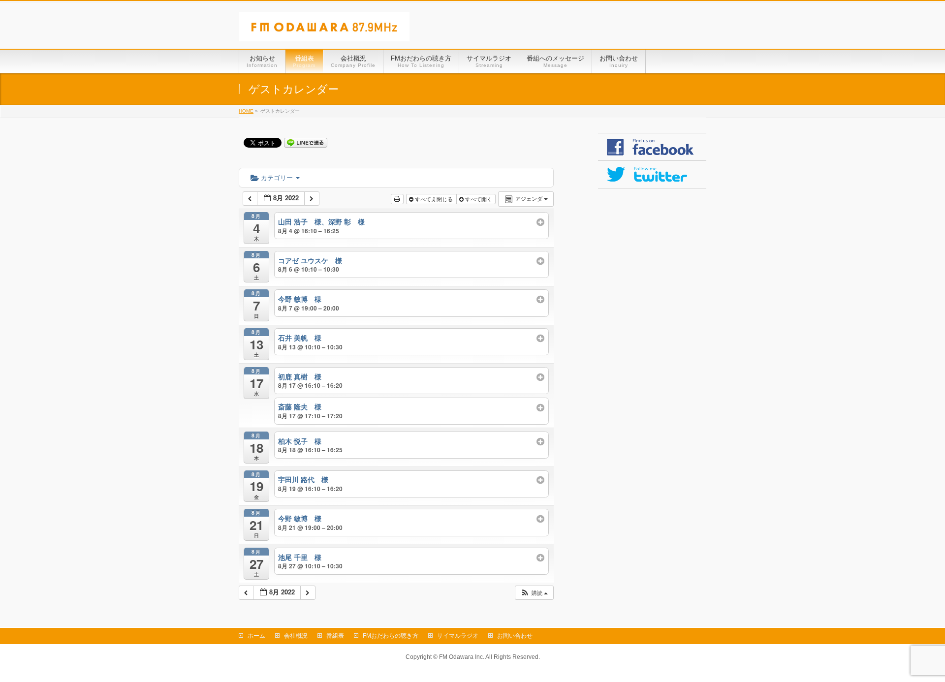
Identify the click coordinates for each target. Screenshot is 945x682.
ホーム (256, 635)
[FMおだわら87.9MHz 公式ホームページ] (324, 30)
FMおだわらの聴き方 (390, 635)
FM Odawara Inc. (461, 656)
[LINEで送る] (305, 142)
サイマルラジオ (457, 635)
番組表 (335, 635)
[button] (534, 592)
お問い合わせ (515, 635)
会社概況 (296, 635)
